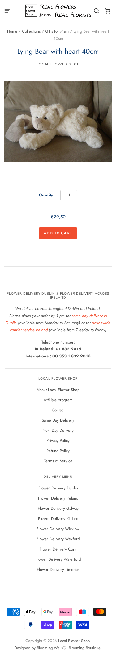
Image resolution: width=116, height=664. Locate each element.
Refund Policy (58, 451)
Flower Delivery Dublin (58, 488)
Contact (58, 410)
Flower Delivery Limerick (58, 569)
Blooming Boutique (85, 648)
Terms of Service (58, 461)
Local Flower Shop (58, 64)
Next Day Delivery (58, 430)
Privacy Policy (58, 440)
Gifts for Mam (57, 31)
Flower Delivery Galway (58, 508)
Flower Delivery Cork (58, 549)
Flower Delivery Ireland (58, 498)
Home (12, 31)
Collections (31, 31)
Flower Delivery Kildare (58, 519)
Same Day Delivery (58, 420)
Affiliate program (58, 400)
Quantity (46, 195)
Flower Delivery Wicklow (58, 529)
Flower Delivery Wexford (58, 539)
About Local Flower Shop (58, 390)
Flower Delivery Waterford (58, 559)
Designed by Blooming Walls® (40, 648)
